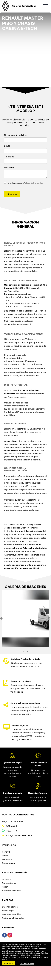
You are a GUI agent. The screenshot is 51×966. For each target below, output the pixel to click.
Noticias (6, 879)
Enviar (13, 193)
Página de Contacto (12, 821)
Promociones (9, 883)
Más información (27, 963)
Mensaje (9, 167)
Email (7, 145)
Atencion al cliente (11, 890)
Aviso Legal (8, 910)
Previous (1, 618)
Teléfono (9, 156)
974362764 (11, 825)
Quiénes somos (10, 906)
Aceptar (8, 963)
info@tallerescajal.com (19, 835)
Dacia (5, 855)
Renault (6, 851)
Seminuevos (8, 863)
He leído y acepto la (25, 183)
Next (49, 618)
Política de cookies (11, 914)
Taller (5, 886)
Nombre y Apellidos (15, 135)
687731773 (11, 830)
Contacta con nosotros (18, 814)
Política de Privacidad (33, 183)
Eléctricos (7, 859)
